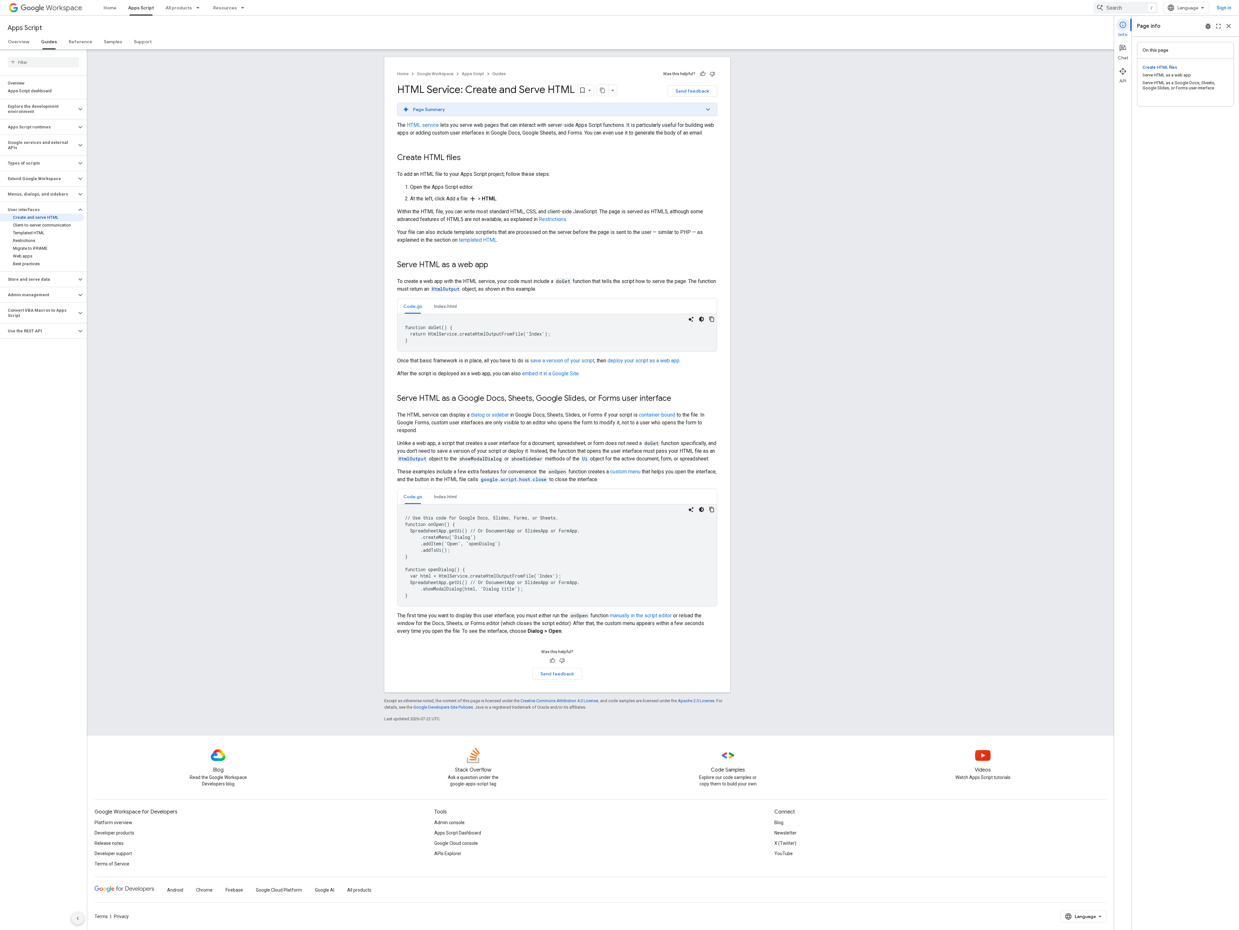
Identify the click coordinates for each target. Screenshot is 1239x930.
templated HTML (478, 240)
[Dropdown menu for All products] (199, 7)
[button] (38, 109)
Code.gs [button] (412, 306)
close (1229, 26)
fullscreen (1218, 26)
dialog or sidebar (490, 415)
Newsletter (785, 832)
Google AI (324, 890)
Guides (49, 42)
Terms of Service (112, 863)
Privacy (121, 916)
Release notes (109, 843)
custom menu (625, 472)
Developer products (114, 832)
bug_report (1208, 26)
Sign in (1224, 7)
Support (143, 42)
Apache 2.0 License (696, 700)
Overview (18, 42)
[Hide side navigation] (77, 918)
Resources (225, 8)
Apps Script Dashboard (457, 832)
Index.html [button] (445, 306)
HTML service (423, 125)
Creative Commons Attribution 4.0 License (559, 700)
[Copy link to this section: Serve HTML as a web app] (494, 265)
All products (179, 8)
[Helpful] (703, 74)
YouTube (783, 853)
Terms (101, 916)
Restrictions (552, 219)
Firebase (234, 890)
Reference (80, 42)
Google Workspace (435, 73)
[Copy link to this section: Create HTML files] (467, 158)
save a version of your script (562, 361)
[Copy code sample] (712, 319)
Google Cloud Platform (279, 890)
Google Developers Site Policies (443, 707)
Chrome (204, 890)
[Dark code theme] (701, 319)
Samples (113, 42)
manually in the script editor (641, 615)
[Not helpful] (712, 74)
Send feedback (692, 91)
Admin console (449, 822)
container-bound (657, 415)
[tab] (413, 306)
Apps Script (141, 8)
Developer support (113, 853)
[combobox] (1125, 8)
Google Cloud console (456, 843)
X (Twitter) (785, 843)
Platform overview (113, 822)
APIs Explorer (447, 853)
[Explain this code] (691, 319)
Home (110, 8)
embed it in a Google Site (550, 373)
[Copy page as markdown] (603, 90)
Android (175, 890)
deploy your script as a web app (644, 361)
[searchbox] (43, 62)
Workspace (64, 8)
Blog (778, 822)
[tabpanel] (557, 332)
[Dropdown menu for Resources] (244, 7)
